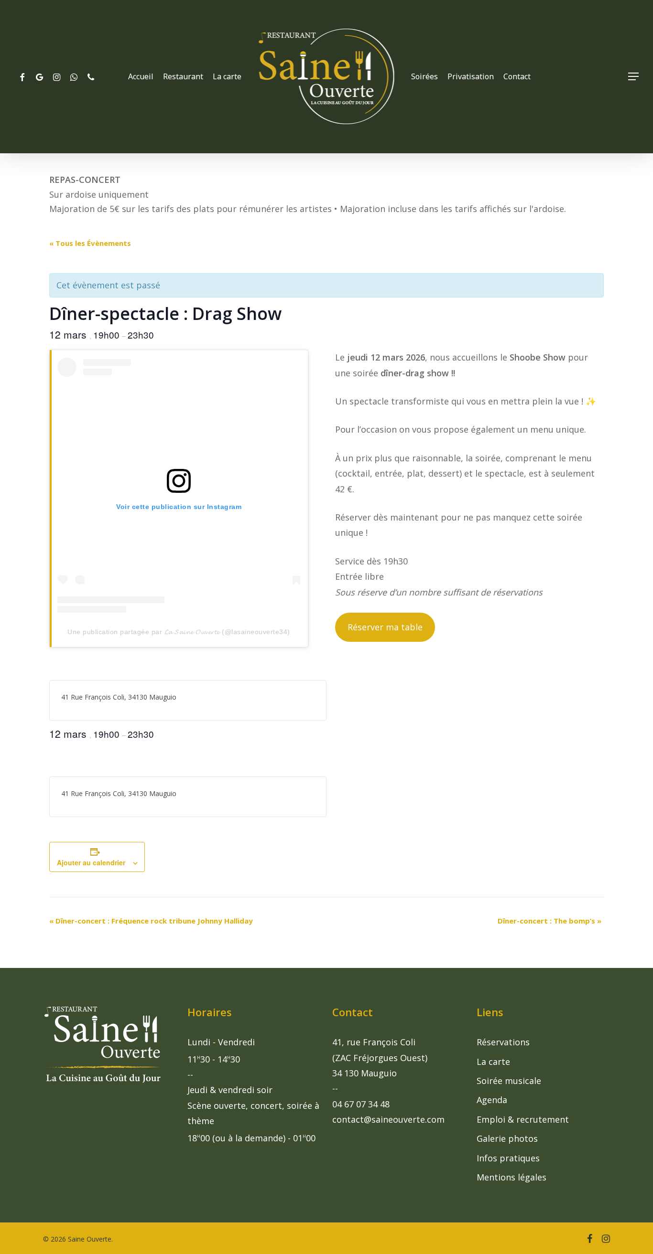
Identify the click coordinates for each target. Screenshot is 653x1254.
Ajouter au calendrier (91, 862)
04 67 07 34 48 (361, 1104)
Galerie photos (507, 1138)
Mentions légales (511, 1177)
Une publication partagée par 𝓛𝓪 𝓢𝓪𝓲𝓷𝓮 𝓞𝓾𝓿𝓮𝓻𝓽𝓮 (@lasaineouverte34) (178, 632)
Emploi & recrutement (523, 1119)
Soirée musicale (509, 1080)
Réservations (503, 1042)
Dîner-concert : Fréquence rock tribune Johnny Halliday (151, 920)
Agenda (492, 1099)
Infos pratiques (508, 1158)
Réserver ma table (385, 627)
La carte (493, 1061)
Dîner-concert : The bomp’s (549, 920)
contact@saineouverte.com (388, 1119)
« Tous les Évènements (90, 243)
